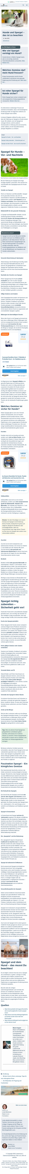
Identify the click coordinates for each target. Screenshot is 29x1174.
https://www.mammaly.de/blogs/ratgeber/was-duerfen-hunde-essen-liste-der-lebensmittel (16, 1016)
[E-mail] (4, 1067)
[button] (23, 5)
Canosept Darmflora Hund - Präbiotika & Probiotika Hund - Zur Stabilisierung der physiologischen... (14, 358)
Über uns (18, 1155)
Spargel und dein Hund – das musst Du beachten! (13, 143)
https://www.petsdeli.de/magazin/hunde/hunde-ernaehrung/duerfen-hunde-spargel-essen (16, 1010)
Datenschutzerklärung (9, 1155)
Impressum (19, 1153)
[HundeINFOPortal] (4, 5)
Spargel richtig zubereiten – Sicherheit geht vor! (13, 140)
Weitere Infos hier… (15, 101)
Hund (4, 178)
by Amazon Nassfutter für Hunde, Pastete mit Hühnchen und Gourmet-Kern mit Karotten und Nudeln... (14, 477)
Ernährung (6, 40)
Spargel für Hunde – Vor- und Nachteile (11, 137)
